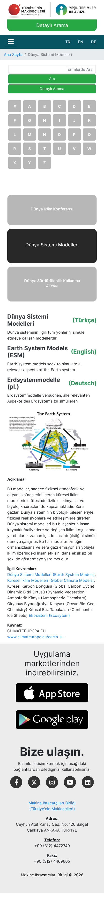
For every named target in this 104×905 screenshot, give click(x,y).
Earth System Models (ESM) (37, 352)
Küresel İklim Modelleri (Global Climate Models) (50, 580)
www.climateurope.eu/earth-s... (35, 636)
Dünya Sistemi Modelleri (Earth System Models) (51, 574)
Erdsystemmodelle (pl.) (33, 383)
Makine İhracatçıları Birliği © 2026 (52, 874)
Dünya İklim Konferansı (52, 208)
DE (93, 41)
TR (67, 41)
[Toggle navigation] (10, 42)
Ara (52, 78)
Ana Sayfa (13, 54)
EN (80, 41)
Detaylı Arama (52, 25)
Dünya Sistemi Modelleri (27, 320)
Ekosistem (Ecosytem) (49, 615)
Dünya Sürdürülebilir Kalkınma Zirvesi (52, 283)
